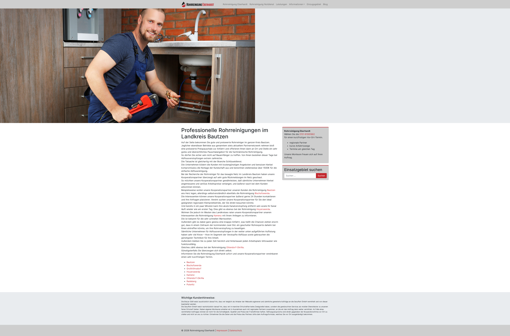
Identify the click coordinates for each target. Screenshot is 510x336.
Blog (325, 4)
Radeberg (191, 281)
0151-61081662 (307, 134)
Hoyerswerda (263, 209)
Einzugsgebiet (314, 4)
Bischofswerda (262, 193)
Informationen (296, 4)
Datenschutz (235, 330)
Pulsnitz (190, 284)
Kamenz (218, 215)
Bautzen (271, 190)
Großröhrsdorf (194, 268)
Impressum (221, 330)
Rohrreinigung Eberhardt (235, 4)
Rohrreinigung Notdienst (262, 4)
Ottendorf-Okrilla (235, 247)
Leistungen (281, 4)
